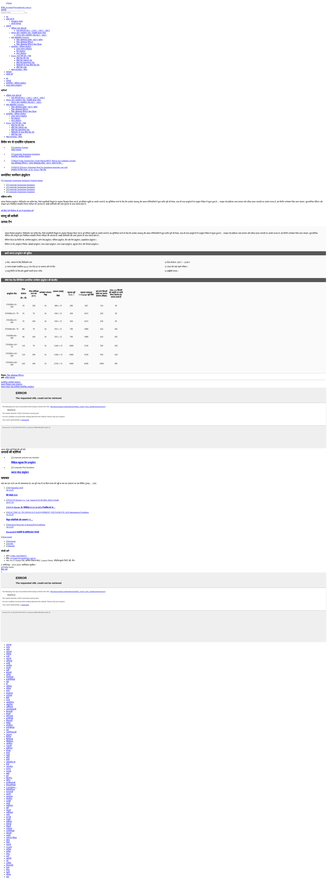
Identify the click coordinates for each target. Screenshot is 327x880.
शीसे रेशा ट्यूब (21, 67)
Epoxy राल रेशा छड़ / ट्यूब (21, 56)
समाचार (9, 72)
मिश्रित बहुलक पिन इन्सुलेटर (23, 462)
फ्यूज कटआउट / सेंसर (19, 69)
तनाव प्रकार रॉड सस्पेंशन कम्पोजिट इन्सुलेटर (17, 387)
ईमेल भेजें (4, 569)
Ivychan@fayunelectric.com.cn (23, 558)
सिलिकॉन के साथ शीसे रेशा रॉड (27, 65)
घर (7, 17)
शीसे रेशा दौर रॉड (22, 58)
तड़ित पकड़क (16, 150)
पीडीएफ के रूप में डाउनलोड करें (22, 211)
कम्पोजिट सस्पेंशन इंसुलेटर (21, 156)
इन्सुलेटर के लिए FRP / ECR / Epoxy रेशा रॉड (28, 170)
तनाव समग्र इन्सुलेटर (24, 49)
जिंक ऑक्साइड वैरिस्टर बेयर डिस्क (29, 44)
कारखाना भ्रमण (17, 21)
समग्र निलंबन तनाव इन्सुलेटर (11, 384)
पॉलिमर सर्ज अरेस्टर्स (18, 28)
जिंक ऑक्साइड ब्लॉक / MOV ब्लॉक (29, 40)
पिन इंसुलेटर (20, 51)
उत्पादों (8, 26)
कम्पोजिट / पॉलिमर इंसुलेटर (21, 47)
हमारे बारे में (10, 19)
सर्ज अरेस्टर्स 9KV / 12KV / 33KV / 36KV (33, 30)
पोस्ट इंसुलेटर (21, 53)
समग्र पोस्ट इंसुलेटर (20, 472)
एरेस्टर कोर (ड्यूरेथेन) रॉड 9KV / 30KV (31, 35)
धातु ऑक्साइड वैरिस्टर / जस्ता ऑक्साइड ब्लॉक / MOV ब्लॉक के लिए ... (37, 163)
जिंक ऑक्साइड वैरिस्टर (24, 42)
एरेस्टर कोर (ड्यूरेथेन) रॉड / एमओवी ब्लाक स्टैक (28, 33)
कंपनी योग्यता (16, 24)
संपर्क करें (9, 74)
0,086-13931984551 (18, 556)
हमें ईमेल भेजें (5, 211)
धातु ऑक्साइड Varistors (20, 37)
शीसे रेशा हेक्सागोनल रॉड (25, 63)
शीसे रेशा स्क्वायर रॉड (24, 60)
